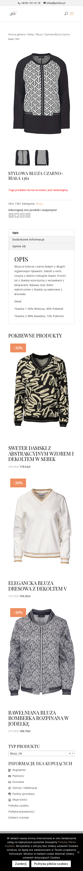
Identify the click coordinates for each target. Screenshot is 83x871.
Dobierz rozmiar (18, 817)
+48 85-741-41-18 (30, 3)
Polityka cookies (18, 805)
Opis (15, 233)
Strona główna (16, 34)
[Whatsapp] (27, 215)
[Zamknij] (78, 852)
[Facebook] (11, 215)
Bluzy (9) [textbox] (40, 753)
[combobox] (41, 753)
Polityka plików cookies (51, 864)
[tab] (41, 233)
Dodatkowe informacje (28, 239)
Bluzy (39, 34)
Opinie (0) (19, 246)
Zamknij (20, 864)
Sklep (30, 34)
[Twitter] (16, 215)
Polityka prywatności (21, 811)
